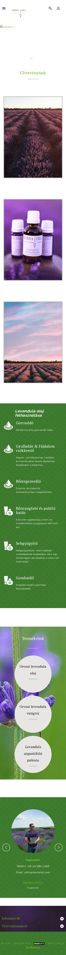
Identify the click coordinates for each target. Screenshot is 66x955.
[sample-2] (33, 27)
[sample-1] (33, 43)
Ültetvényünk (33, 73)
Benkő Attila (33, 883)
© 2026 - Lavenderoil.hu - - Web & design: (33, 943)
